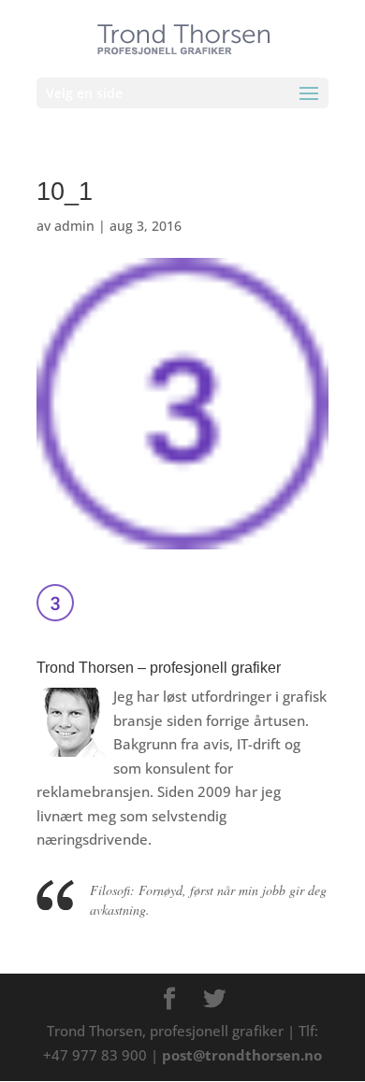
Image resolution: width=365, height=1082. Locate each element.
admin (74, 226)
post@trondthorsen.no (242, 1055)
